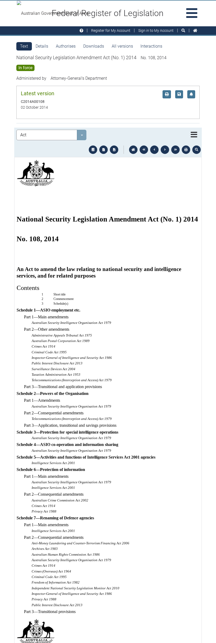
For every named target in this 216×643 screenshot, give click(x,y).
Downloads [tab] (93, 46)
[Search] (183, 30)
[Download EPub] (93, 149)
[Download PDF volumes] (103, 149)
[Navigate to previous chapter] (144, 149)
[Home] (195, 30)
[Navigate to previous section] (154, 149)
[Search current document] (196, 149)
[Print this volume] (186, 149)
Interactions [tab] (151, 46)
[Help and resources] (81, 30)
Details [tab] (42, 46)
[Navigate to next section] (165, 149)
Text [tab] (24, 46)
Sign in (156, 30)
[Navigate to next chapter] (175, 149)
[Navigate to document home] (133, 149)
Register (110, 30)
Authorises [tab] (66, 46)
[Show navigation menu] (194, 135)
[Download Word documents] (114, 149)
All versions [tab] (122, 46)
